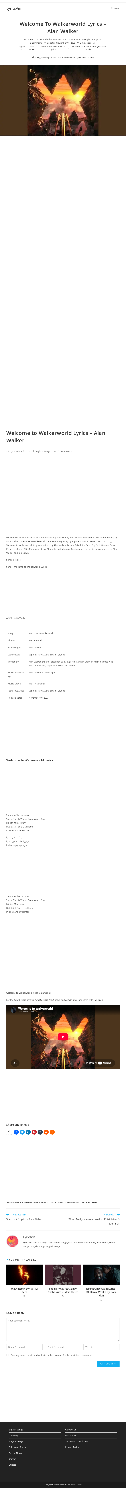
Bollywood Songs (17, 1447)
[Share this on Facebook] (16, 1132)
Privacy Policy (72, 1447)
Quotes (12, 1464)
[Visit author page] (12, 1241)
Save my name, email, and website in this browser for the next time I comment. (51, 1355)
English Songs (91, 39)
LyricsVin (13, 8)
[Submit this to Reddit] (46, 1132)
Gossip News (15, 1453)
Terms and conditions (76, 1441)
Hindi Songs (54, 999)
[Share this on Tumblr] (40, 1132)
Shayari (12, 1458)
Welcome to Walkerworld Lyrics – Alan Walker (73, 57)
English (68, 999)
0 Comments (36, 42)
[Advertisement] (63, 170)
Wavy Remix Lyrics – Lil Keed (24, 1290)
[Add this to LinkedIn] (28, 1132)
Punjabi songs (41, 999)
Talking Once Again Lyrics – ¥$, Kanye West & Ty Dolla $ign (101, 1292)
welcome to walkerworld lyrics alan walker (89, 48)
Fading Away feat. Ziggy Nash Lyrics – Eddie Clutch (63, 1290)
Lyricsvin (31, 39)
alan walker (32, 48)
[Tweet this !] (22, 1132)
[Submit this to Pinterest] (34, 1132)
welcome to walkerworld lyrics (53, 48)
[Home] (33, 57)
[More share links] (52, 1132)
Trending (13, 1435)
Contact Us (70, 1429)
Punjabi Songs (16, 1441)
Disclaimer (70, 1435)
